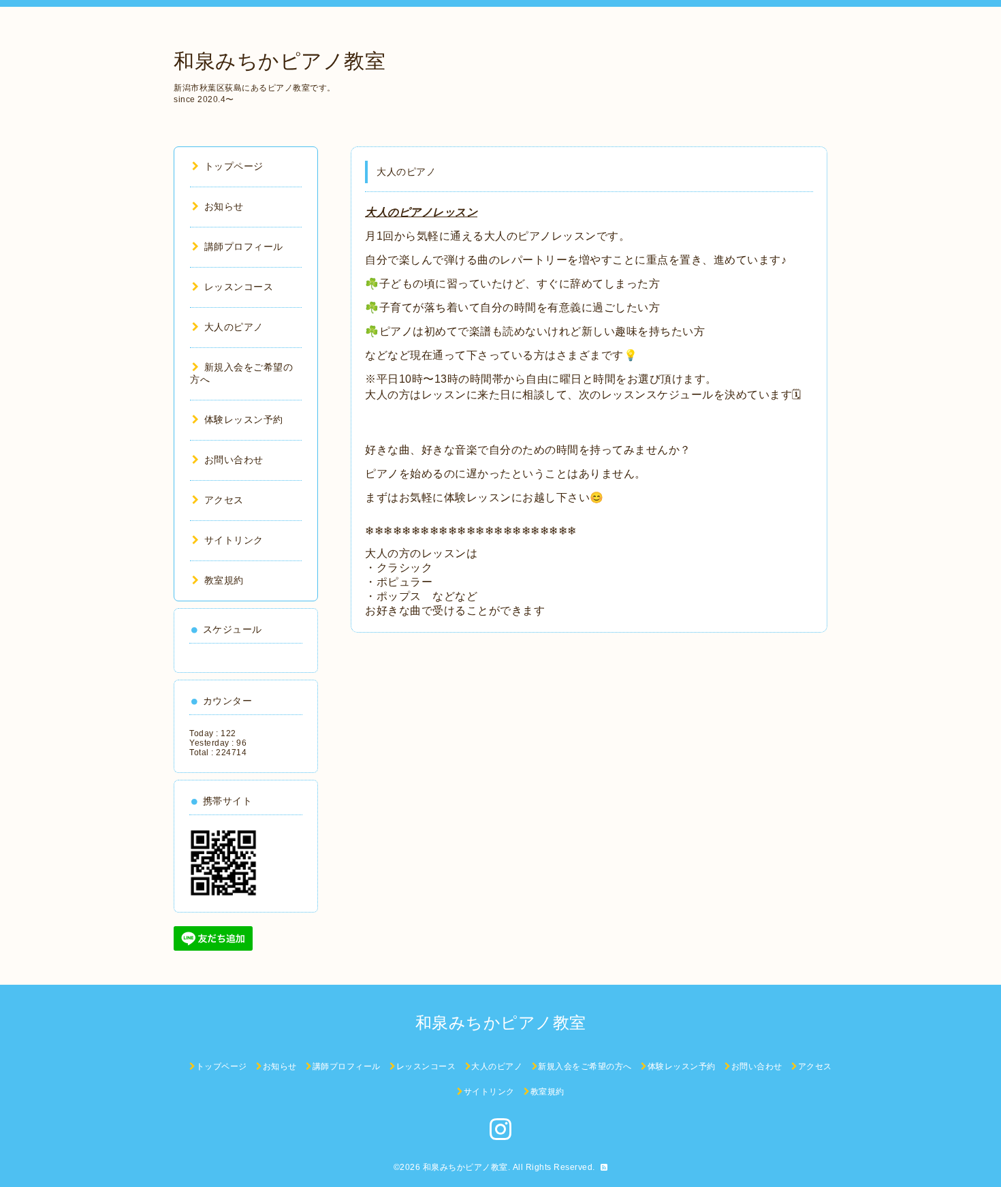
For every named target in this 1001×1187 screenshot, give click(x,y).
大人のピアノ (234, 326)
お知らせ (224, 206)
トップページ (234, 166)
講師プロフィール (243, 246)
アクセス (224, 499)
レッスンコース (238, 286)
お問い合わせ (234, 459)
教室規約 (224, 580)
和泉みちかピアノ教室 (279, 61)
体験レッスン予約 (243, 419)
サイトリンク (234, 540)
